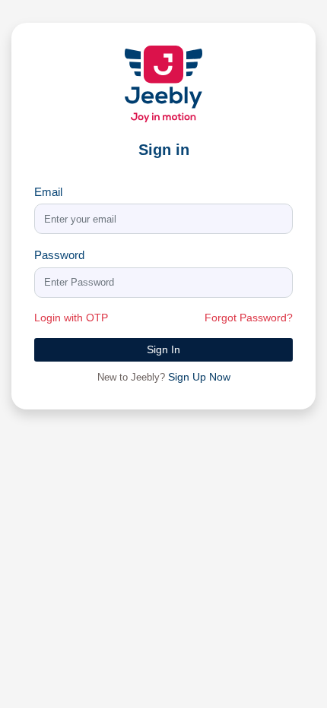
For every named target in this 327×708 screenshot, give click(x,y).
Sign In (163, 349)
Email (48, 191)
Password (59, 254)
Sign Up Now (199, 377)
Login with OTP (71, 317)
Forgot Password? (249, 317)
